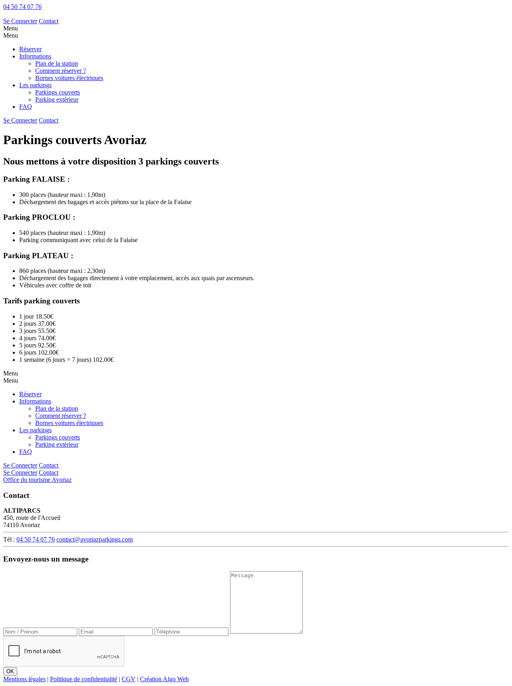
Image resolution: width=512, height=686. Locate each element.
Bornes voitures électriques (69, 77)
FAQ (25, 106)
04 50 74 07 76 (22, 6)
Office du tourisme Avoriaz (37, 479)
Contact (48, 21)
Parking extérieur (56, 99)
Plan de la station (56, 63)
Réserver (30, 49)
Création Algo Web (164, 679)
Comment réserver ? (60, 70)
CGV (129, 679)
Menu (10, 28)
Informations (35, 56)
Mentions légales (24, 679)
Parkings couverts (57, 92)
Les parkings (35, 85)
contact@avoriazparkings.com (94, 539)
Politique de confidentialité (83, 679)
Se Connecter (20, 21)
